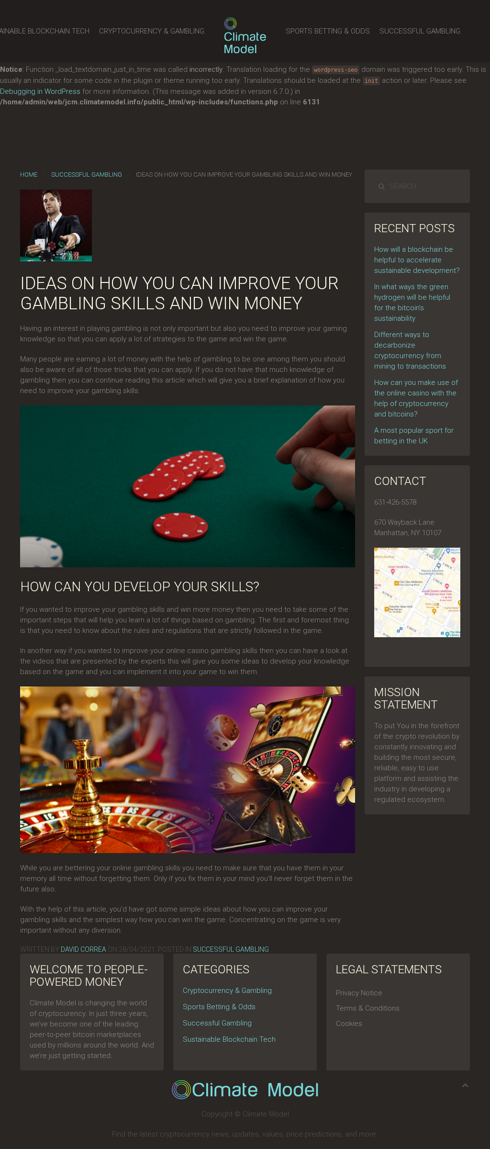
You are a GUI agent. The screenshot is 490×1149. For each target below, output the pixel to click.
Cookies (349, 1023)
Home (28, 174)
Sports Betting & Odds (328, 31)
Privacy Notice (359, 993)
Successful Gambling (419, 31)
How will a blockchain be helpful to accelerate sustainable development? (417, 260)
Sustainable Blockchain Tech (229, 1039)
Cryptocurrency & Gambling (151, 31)
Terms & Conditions (368, 1008)
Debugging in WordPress (40, 91)
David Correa (83, 949)
